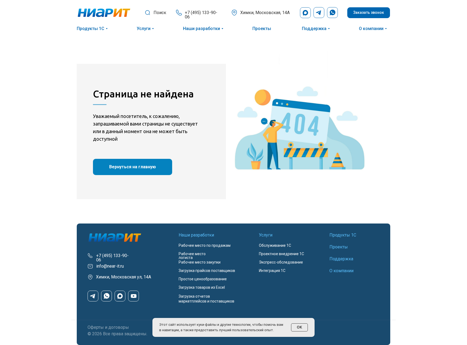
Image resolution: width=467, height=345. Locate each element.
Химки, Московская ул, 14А (123, 277)
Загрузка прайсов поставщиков (207, 270)
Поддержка (314, 28)
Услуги (144, 28)
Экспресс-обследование (281, 262)
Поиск (160, 12)
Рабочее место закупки (200, 262)
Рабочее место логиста (192, 256)
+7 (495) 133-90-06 (201, 14)
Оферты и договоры (108, 327)
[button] (368, 12)
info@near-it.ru (110, 266)
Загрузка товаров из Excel (202, 287)
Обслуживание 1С (275, 245)
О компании (371, 28)
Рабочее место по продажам (205, 245)
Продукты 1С (90, 28)
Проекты (261, 28)
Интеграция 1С (272, 270)
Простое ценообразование (203, 279)
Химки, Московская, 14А (265, 12)
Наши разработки (201, 28)
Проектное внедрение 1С (281, 254)
